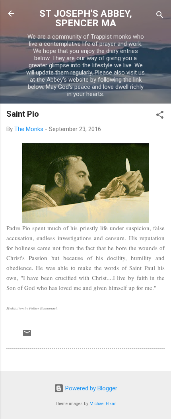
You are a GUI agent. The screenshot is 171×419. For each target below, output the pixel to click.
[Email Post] (27, 335)
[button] (160, 116)
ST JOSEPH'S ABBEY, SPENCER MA (85, 18)
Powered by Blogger (90, 388)
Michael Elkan (103, 403)
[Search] (160, 16)
